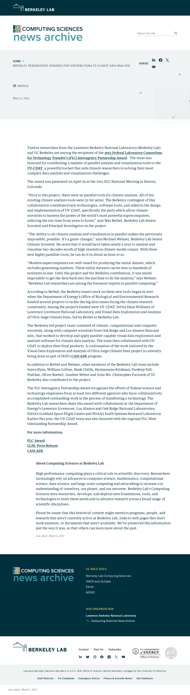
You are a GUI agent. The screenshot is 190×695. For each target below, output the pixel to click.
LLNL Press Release (42, 446)
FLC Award (36, 441)
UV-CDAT (34, 168)
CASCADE (79, 356)
